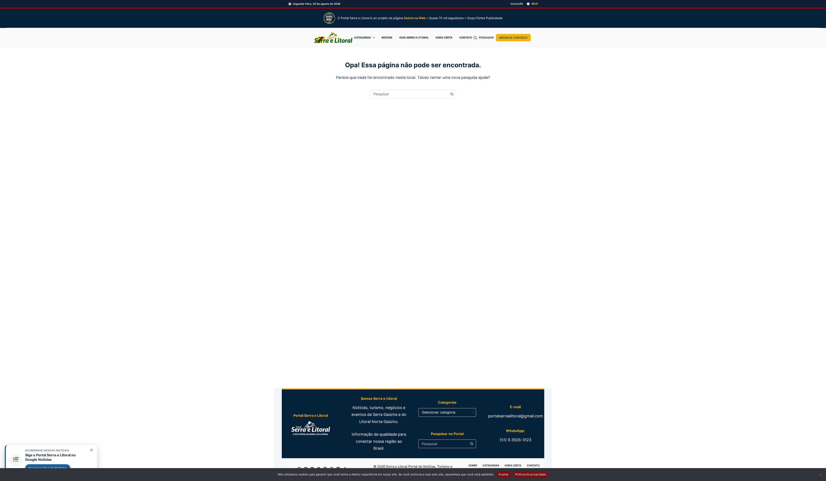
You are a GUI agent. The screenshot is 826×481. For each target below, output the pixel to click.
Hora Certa (444, 37)
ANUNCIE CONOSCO (513, 37)
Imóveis (387, 37)
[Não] (820, 474)
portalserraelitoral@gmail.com (515, 416)
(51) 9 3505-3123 (515, 440)
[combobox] (409, 94)
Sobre (472, 465)
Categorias (362, 37)
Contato (465, 37)
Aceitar (504, 474)
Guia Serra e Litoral (414, 37)
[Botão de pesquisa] (452, 94)
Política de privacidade (530, 474)
